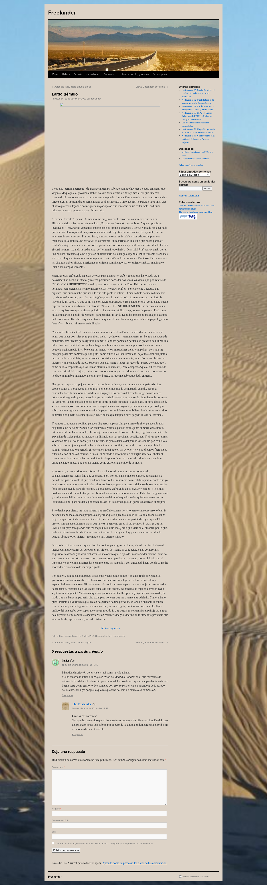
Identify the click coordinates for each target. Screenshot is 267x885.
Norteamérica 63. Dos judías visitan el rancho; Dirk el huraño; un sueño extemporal (198, 93)
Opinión (78, 74)
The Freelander (81, 704)
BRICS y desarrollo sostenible (152, 86)
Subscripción (160, 74)
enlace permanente (115, 635)
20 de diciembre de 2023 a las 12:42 (90, 708)
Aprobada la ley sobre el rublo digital (71, 86)
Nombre (56, 808)
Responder (67, 695)
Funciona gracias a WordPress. (196, 876)
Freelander (62, 12)
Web (54, 831)
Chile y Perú (88, 635)
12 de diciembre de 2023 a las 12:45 (80, 664)
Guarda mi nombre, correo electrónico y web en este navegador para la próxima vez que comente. (105, 843)
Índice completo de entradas (191, 164)
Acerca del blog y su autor (135, 74)
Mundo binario (93, 74)
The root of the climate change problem (195, 211)
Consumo (109, 74)
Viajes (55, 74)
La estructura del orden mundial (195, 158)
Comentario (58, 767)
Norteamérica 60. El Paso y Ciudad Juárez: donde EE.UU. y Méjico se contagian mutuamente (197, 116)
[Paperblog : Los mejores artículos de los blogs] (188, 218)
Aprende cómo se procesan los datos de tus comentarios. (134, 863)
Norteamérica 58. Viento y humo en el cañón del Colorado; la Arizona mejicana (198, 139)
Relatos (66, 74)
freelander (96, 98)
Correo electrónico (62, 820)
